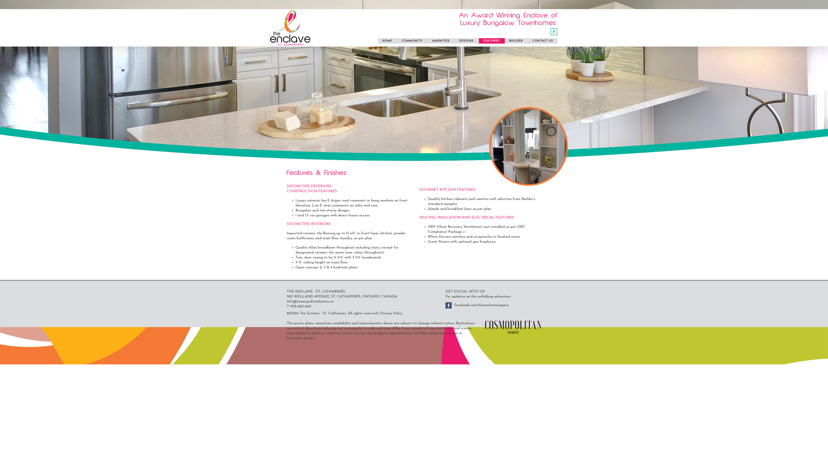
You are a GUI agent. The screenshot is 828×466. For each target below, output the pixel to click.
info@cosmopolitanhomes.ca (310, 301)
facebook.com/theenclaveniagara (481, 305)
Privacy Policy (392, 313)
